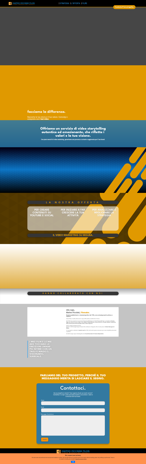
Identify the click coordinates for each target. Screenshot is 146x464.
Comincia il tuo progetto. (124, 7)
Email (42, 407)
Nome (42, 400)
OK (73, 461)
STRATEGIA (64, 3)
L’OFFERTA (75, 3)
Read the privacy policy (81, 459)
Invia (45, 439)
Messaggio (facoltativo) (47, 414)
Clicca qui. (97, 355)
